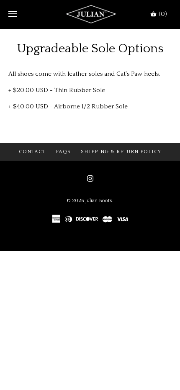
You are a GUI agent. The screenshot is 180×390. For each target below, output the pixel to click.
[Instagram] (90, 178)
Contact (32, 151)
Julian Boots (98, 200)
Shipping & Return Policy (121, 151)
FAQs (63, 151)
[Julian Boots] (90, 14)
